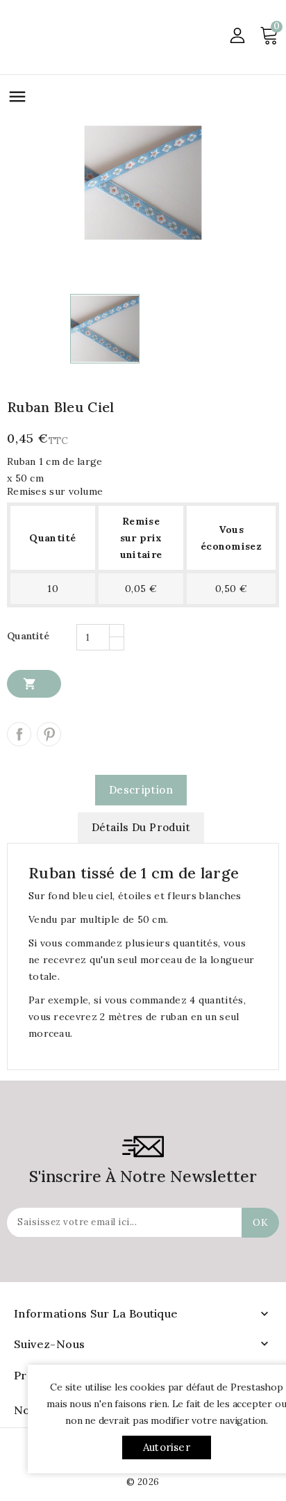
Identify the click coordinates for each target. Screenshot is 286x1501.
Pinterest (48, 734)
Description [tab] (141, 789)
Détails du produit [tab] (141, 827)
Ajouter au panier (30, 684)
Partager (19, 734)
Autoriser (166, 1447)
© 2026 (142, 1482)
